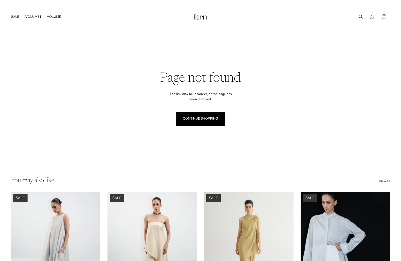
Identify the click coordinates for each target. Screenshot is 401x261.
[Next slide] (92, 248)
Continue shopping (200, 118)
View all (384, 181)
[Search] (361, 17)
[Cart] (384, 17)
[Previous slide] (19, 248)
